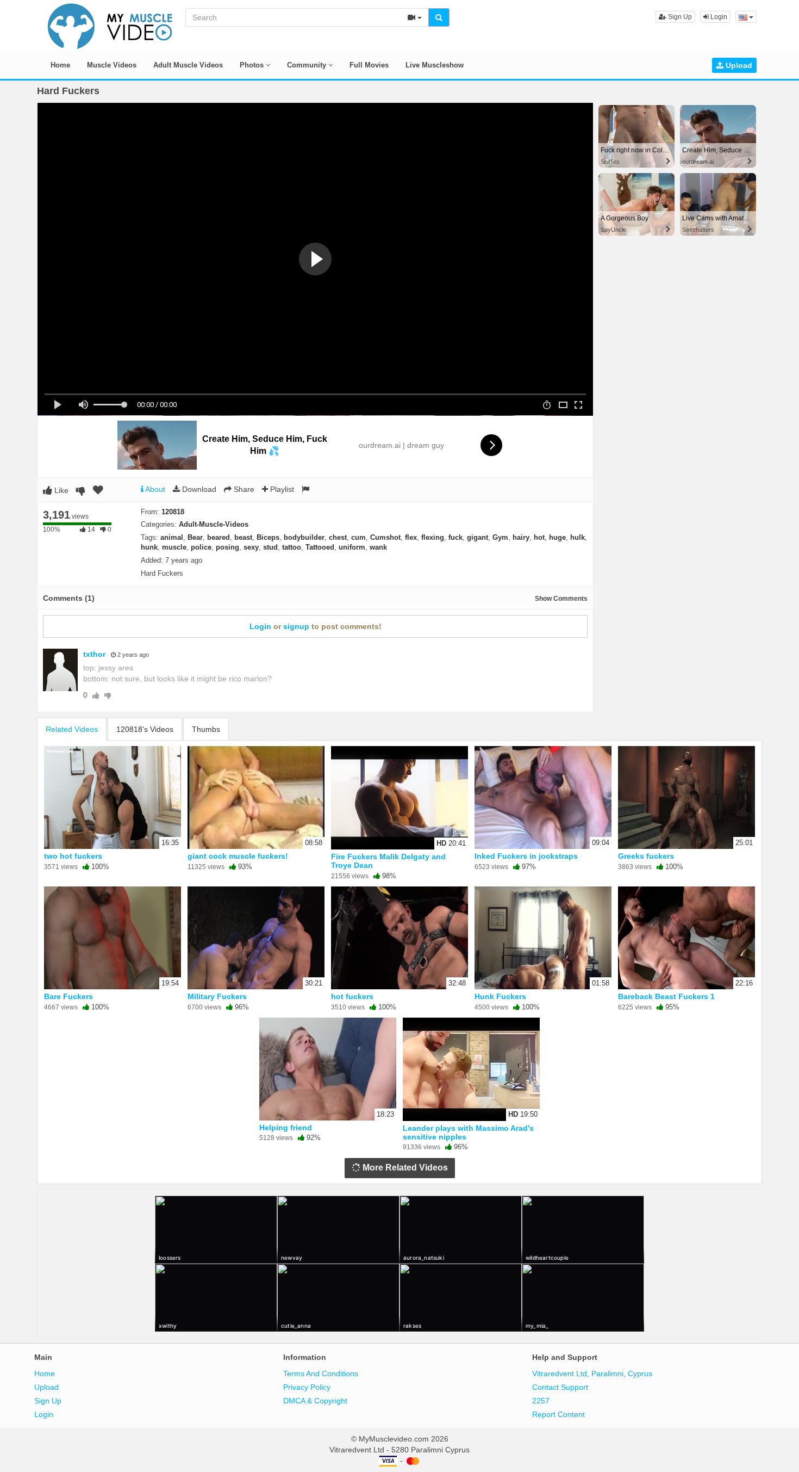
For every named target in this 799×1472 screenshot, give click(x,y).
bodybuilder (304, 537)
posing (227, 547)
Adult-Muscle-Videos (213, 524)
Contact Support (560, 1387)
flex (411, 537)
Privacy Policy (306, 1387)
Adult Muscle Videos (188, 65)
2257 (541, 1400)
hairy (521, 537)
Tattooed (319, 547)
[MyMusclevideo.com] (110, 25)
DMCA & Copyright (315, 1400)
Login (718, 17)
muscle (174, 547)
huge (557, 537)
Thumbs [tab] (206, 729)
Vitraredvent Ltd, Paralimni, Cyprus (592, 1373)
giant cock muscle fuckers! (238, 856)
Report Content (558, 1414)
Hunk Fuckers (500, 996)
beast (243, 537)
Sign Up (679, 17)
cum (358, 537)
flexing (432, 537)
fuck (455, 537)
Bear (195, 537)
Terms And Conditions (320, 1373)
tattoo (291, 547)
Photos (253, 65)
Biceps (268, 537)
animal (171, 537)
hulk (577, 537)
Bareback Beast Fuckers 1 (666, 996)
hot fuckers (352, 996)
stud (270, 547)
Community (307, 65)
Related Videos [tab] (72, 729)
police (201, 547)
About (154, 489)
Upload (737, 65)
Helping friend (285, 1127)
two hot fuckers (73, 856)
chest (338, 537)
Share (243, 489)
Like (60, 490)
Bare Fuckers (68, 996)
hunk (149, 547)
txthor (94, 654)
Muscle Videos (111, 65)
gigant (477, 537)
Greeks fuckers (646, 856)
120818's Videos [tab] (144, 729)
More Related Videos (404, 1167)
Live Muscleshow (434, 65)
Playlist (281, 489)
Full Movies (369, 65)
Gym (500, 537)
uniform (352, 547)
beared (218, 537)
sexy (251, 547)
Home (60, 65)
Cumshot (385, 537)
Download (198, 489)
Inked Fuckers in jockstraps (526, 856)
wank (378, 547)
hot (539, 537)
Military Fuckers (217, 996)
